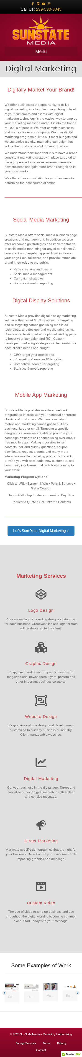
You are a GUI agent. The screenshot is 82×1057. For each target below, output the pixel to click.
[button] (41, 531)
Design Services (26, 1043)
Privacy (61, 1043)
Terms (46, 1043)
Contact (41, 1050)
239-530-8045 (49, 9)
